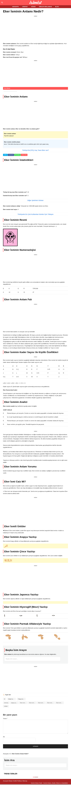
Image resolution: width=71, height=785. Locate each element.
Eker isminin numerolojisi (60, 702)
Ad (4, 736)
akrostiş (6, 702)
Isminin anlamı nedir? (35, 2)
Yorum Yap (24, 154)
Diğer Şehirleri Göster (35, 200)
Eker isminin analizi (24, 702)
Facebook (11, 154)
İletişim (11, 781)
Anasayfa (5, 753)
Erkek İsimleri (11, 699)
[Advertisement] (35, 29)
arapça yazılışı (15, 702)
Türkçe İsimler (21, 699)
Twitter (5, 154)
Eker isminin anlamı (33, 702)
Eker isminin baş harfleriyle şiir (42, 702)
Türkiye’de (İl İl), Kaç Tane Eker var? (35, 150)
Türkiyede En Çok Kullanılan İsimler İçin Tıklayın (35, 214)
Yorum (5, 718)
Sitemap (25, 781)
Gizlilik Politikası (17, 781)
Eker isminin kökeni (51, 702)
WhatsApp (17, 154)
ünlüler (6, 706)
